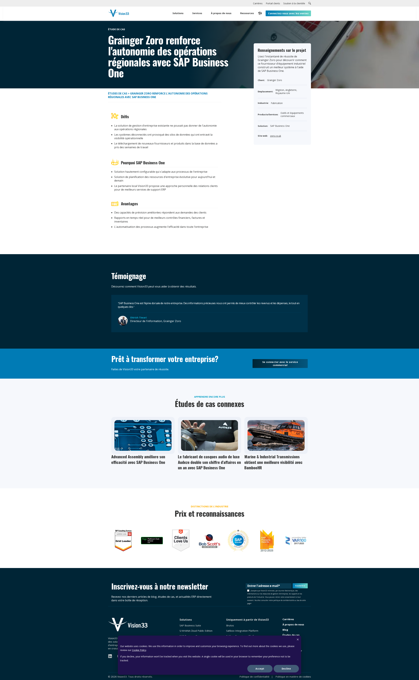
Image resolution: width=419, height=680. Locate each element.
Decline (286, 668)
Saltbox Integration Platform (242, 630)
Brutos (230, 625)
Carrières (288, 619)
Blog (285, 629)
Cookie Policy (139, 650)
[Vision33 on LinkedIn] (110, 656)
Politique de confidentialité (254, 676)
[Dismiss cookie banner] (298, 640)
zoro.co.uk (275, 135)
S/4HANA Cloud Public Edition (196, 630)
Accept (259, 668)
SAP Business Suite (190, 625)
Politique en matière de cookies (293, 676)
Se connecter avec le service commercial (280, 363)
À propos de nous (293, 624)
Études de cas (117, 93)
